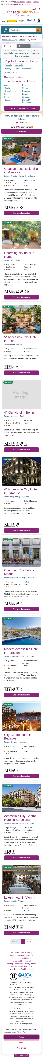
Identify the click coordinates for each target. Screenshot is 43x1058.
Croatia (7, 88)
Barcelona (30, 656)
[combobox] (22, 30)
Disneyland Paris (12, 69)
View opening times (23, 2)
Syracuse (25, 497)
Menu (6, 31)
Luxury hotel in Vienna (19, 897)
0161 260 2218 (21, 1055)
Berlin (22, 416)
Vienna (21, 901)
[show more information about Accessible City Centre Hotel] (21, 798)
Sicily (18, 497)
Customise (21, 1048)
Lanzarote (19, 65)
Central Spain (22, 577)
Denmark (26, 91)
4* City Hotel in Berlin (19, 412)
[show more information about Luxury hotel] (21, 879)
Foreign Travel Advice (24, 4)
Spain (13, 577)
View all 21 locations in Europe (22, 108)
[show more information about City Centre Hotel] (21, 717)
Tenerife (8, 65)
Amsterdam (26, 69)
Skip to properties (22, 56)
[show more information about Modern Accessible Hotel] (21, 631)
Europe (22, 40)
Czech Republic (10, 91)
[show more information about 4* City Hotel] (21, 394)
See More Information (21, 213)
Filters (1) (22, 131)
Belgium (25, 85)
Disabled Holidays (9, 40)
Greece (7, 100)
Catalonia (20, 656)
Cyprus (25, 88)
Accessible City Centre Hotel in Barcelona (20, 817)
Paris (20, 344)
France (7, 97)
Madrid (31, 577)
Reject (21, 1042)
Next (29, 942)
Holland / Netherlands (27, 101)
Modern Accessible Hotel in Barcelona (21, 651)
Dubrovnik (22, 176)
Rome (15, 73)
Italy (12, 260)
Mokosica (31, 176)
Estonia (7, 94)
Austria (7, 85)
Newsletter (9, 4)
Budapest (23, 742)
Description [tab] (24, 46)
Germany (26, 97)
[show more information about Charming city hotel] (21, 235)
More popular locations (13, 77)
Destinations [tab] (9, 46)
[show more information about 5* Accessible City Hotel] (21, 319)
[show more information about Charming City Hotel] (21, 552)
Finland (25, 94)
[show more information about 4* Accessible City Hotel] (21, 471)
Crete (7, 73)
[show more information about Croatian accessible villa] (21, 151)
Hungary (14, 742)
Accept (21, 1037)
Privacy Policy (22, 1032)
